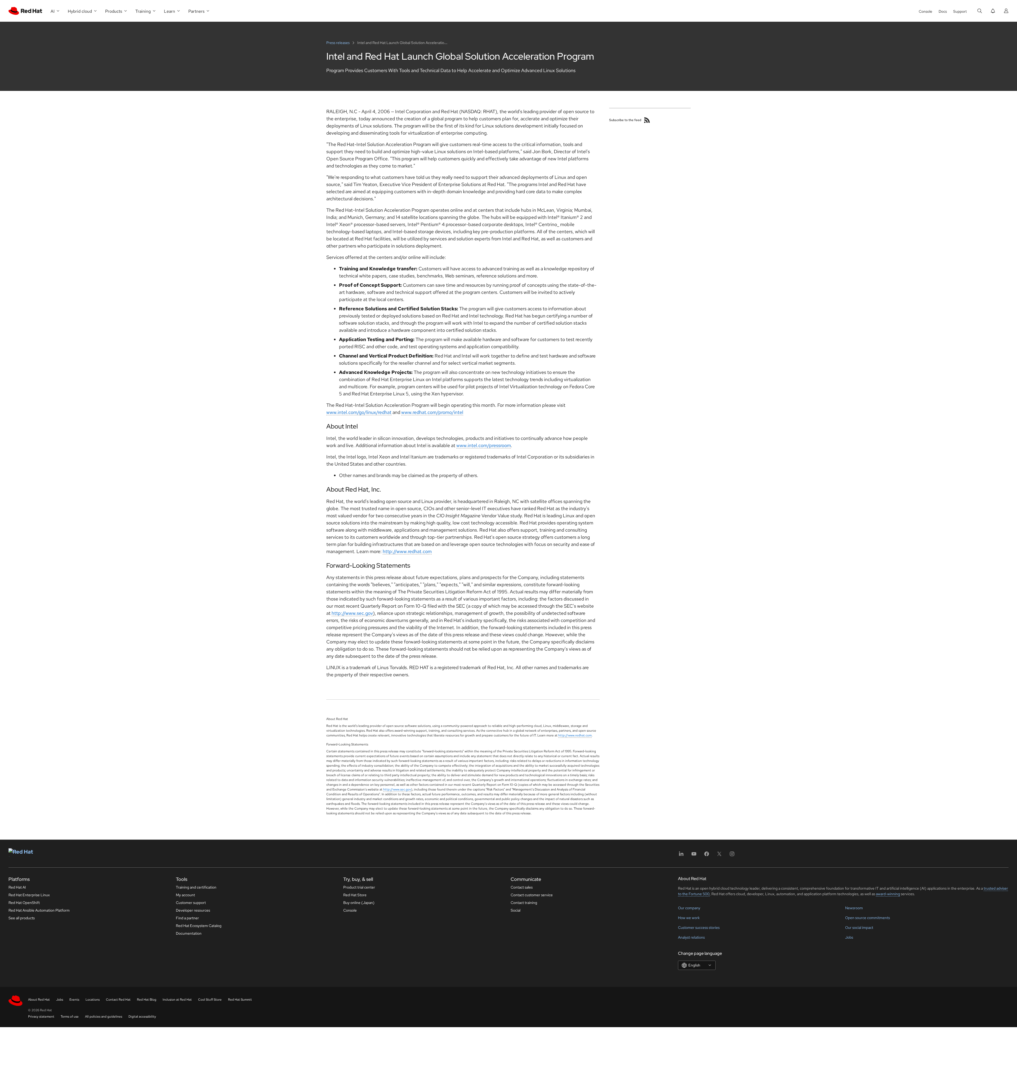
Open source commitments (867, 917)
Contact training (524, 902)
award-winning (888, 893)
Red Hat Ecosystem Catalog (198, 925)
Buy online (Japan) (358, 902)
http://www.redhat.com (407, 551)
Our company (689, 908)
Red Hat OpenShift (24, 902)
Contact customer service (532, 895)
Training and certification (196, 887)
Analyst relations (691, 937)
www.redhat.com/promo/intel (432, 412)
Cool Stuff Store (210, 999)
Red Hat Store (355, 895)
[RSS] (647, 120)
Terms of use (70, 1016)
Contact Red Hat (118, 999)
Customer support (191, 902)
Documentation (189, 933)
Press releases (338, 42)
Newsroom (854, 908)
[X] (719, 855)
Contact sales (522, 887)
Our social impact (859, 927)
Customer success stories (699, 927)
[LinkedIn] (681, 855)
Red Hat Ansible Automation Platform (39, 910)
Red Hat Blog (146, 999)
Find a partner (187, 918)
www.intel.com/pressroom (483, 445)
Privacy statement (41, 1016)
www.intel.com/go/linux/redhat (358, 412)
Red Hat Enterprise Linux (29, 895)
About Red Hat (39, 999)
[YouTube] (694, 855)
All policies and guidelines (103, 1016)
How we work (689, 917)
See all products (21, 918)
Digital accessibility (142, 1016)
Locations (93, 999)
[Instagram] (732, 855)
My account (185, 895)
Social (515, 910)
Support (960, 11)
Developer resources (193, 910)
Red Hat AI (17, 887)
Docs (943, 11)
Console (925, 11)
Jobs (849, 937)
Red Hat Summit (240, 999)
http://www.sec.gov (352, 613)
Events (74, 999)
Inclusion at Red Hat (177, 999)
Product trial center (359, 887)
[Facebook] (706, 855)
